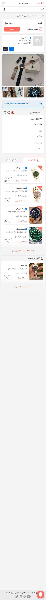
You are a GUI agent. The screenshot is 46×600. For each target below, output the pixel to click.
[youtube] (29, 596)
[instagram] (21, 596)
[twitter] (16, 596)
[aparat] (24, 596)
